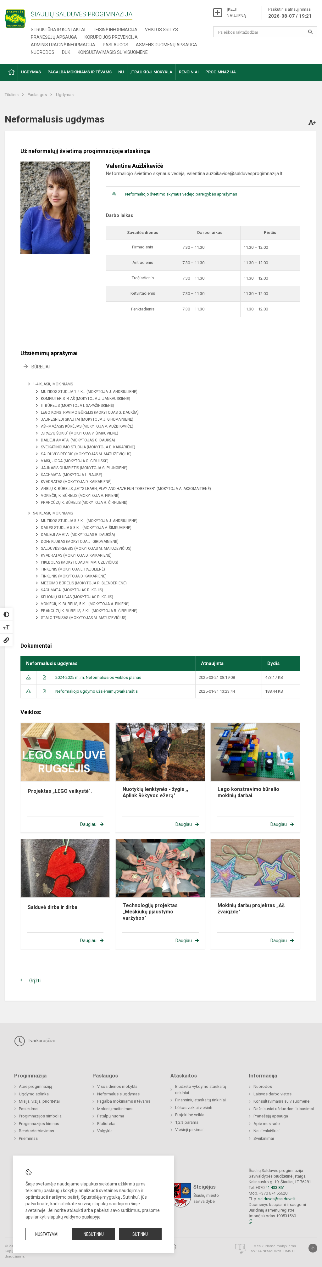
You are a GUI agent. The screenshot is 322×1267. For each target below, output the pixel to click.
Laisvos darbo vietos (272, 1094)
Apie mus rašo (266, 1123)
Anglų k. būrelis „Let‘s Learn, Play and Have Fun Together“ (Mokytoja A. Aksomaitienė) (126, 488)
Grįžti (35, 981)
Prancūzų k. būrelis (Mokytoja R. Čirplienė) (84, 502)
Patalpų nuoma (110, 1116)
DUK (66, 52)
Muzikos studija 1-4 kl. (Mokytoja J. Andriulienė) (89, 391)
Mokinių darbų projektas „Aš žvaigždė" (251, 908)
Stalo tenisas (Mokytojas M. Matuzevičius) (83, 618)
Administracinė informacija (63, 44)
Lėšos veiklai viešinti (193, 1107)
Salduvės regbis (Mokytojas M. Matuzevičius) (86, 454)
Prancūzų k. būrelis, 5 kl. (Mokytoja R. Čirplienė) (89, 611)
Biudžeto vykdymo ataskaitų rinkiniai (200, 1089)
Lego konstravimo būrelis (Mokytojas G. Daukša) (90, 412)
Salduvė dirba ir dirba (52, 907)
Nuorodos (42, 52)
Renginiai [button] (189, 72)
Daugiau (88, 824)
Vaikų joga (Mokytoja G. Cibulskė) (74, 461)
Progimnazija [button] (220, 72)
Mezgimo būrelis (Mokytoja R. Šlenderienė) (84, 583)
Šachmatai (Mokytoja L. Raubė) (71, 475)
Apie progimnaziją (35, 1086)
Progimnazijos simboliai (41, 1116)
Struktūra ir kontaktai (58, 29)
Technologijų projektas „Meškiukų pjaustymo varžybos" (150, 911)
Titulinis (12, 94)
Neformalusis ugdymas (118, 1094)
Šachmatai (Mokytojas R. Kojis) (72, 590)
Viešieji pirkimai (189, 1129)
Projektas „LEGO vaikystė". (60, 791)
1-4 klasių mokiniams (53, 384)
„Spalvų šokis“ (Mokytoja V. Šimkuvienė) (79, 433)
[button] (11, 72)
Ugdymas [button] (31, 72)
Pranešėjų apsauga (54, 37)
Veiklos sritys (161, 29)
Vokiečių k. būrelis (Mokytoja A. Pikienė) (80, 495)
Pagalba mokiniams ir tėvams (123, 1101)
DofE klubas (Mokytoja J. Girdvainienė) (80, 541)
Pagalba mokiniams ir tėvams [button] (79, 72)
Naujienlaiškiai (266, 1130)
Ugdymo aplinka (34, 1094)
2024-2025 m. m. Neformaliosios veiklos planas (98, 677)
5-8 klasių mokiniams (53, 513)
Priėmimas (28, 1138)
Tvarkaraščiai (40, 1040)
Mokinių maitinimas (114, 1108)
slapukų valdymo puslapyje (74, 1216)
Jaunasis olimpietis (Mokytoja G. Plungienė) (84, 468)
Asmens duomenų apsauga (166, 44)
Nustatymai (46, 1234)
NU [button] (121, 72)
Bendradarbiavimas (36, 1130)
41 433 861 (274, 1187)
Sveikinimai (263, 1138)
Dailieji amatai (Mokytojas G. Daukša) (78, 440)
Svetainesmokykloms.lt (273, 1251)
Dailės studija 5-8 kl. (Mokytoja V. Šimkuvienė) (86, 528)
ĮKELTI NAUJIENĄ (236, 12)
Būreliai (40, 366)
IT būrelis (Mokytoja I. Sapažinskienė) (77, 405)
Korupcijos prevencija (111, 37)
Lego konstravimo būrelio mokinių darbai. (248, 792)
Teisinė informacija (115, 29)
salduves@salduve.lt (277, 1198)
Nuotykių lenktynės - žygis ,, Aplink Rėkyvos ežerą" (155, 792)
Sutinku (140, 1234)
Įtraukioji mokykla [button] (151, 72)
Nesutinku (94, 1234)
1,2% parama (186, 1122)
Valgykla (105, 1130)
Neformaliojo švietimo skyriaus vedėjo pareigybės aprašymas (181, 194)
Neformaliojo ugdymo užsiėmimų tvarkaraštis (96, 691)
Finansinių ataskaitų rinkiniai (200, 1100)
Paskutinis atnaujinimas (290, 13)
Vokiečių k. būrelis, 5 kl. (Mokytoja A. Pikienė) (85, 604)
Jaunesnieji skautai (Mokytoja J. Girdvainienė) (87, 419)
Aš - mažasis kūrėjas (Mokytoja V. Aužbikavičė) (87, 426)
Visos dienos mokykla (117, 1086)
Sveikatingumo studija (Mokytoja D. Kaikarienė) (88, 447)
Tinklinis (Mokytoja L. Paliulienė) (73, 569)
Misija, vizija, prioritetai (39, 1101)
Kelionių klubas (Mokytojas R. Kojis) (77, 597)
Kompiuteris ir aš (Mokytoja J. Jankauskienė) (85, 398)
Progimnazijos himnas (39, 1123)
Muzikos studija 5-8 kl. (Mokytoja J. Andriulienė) (89, 521)
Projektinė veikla (189, 1114)
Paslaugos (115, 44)
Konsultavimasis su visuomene (113, 52)
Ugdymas (65, 94)
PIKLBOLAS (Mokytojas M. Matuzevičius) (79, 562)
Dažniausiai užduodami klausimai (283, 1108)
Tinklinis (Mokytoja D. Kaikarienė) (74, 576)
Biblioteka (106, 1123)
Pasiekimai (28, 1108)
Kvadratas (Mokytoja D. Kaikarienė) (76, 482)
